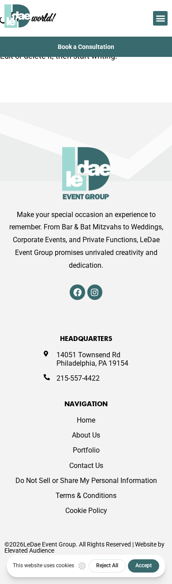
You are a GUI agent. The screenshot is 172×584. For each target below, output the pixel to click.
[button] (160, 18)
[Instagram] (94, 292)
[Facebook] (77, 292)
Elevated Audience (29, 550)
